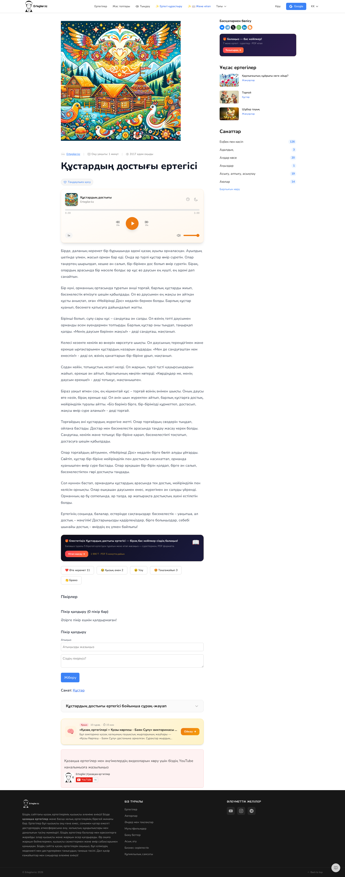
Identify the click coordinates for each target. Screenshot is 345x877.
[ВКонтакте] (222, 27)
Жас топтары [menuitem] (121, 6)
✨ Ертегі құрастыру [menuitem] (169, 6)
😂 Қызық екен (112, 570)
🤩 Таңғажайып (165, 570)
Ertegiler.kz (73, 154)
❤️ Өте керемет (77, 570)
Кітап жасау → (76, 554)
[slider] (132, 210)
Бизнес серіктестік (137, 848)
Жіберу (70, 677)
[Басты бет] (36, 6)
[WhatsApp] (238, 27)
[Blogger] (250, 27)
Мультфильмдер (135, 828)
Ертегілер (131, 809)
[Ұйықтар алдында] (195, 199)
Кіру (278, 6)
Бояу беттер (133, 835)
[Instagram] (241, 811)
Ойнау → (190, 731)
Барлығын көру (230, 189)
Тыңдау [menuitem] (144, 6)
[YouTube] (231, 811)
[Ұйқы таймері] (187, 199)
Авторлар (131, 816)
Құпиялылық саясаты (139, 854)
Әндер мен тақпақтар (139, 822)
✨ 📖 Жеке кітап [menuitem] (199, 6)
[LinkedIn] (244, 27)
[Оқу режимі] (335, 867)
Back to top (316, 872)
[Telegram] (227, 27)
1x (68, 235)
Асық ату (131, 841)
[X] (233, 27)
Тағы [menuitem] (219, 6)
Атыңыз (66, 640)
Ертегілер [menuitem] (100, 6)
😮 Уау (138, 570)
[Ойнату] (132, 223)
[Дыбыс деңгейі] (178, 235)
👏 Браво (71, 580)
